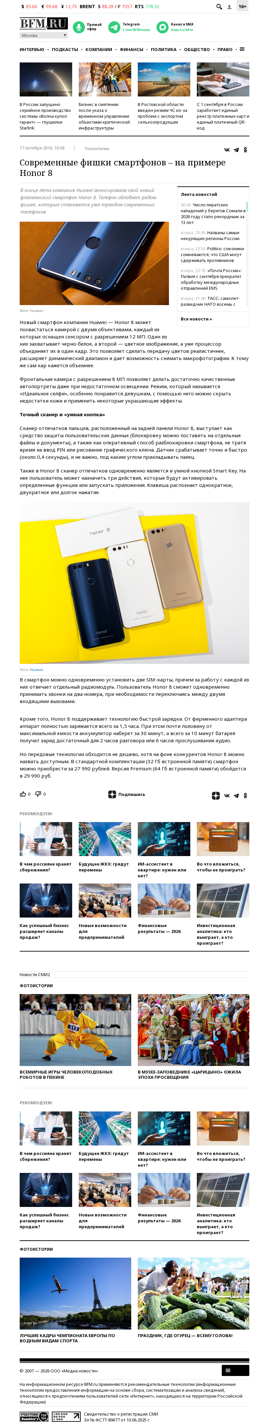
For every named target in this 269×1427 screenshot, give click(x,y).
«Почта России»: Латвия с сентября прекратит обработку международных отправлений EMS (211, 279)
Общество (197, 49)
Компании (99, 49)
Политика (163, 49)
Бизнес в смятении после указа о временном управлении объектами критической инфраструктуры (104, 116)
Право (225, 49)
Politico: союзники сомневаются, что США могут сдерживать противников (212, 254)
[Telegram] (236, 150)
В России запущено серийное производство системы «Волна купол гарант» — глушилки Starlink (45, 116)
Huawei (36, 669)
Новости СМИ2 (35, 974)
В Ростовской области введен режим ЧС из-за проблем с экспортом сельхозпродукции (162, 113)
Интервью (32, 49)
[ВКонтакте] (227, 150)
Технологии (96, 148)
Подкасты (65, 49)
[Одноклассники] (245, 150)
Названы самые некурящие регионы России (210, 235)
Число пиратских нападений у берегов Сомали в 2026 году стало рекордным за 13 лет (213, 213)
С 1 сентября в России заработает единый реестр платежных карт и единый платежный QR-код (223, 116)
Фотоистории (36, 986)
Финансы (131, 49)
